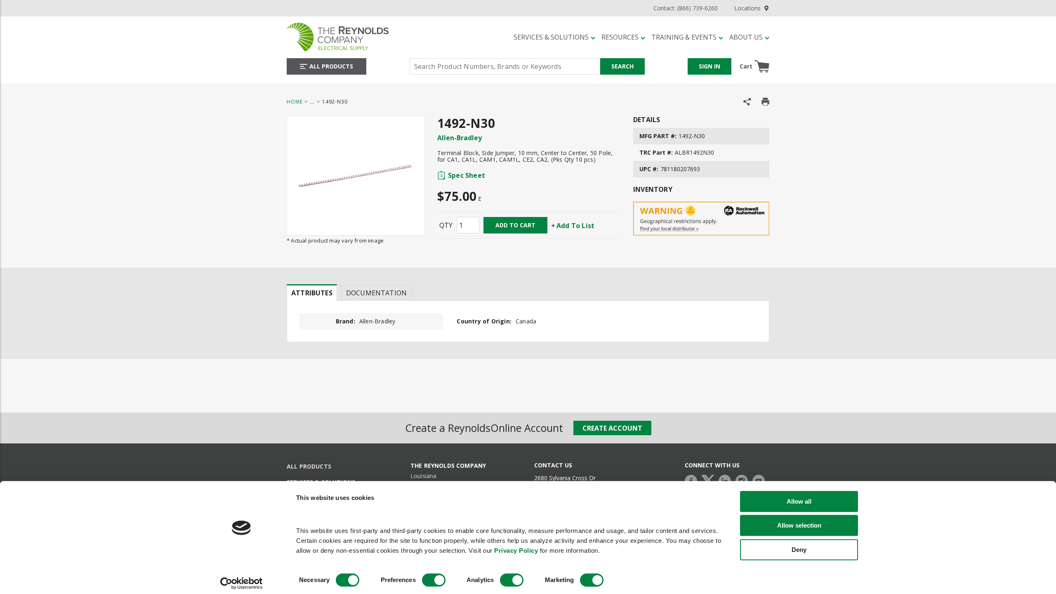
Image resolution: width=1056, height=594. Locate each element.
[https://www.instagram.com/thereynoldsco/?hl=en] (743, 480)
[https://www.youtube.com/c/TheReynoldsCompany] (760, 480)
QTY (446, 225)
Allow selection (799, 525)
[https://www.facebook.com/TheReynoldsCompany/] (693, 480)
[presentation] (312, 292)
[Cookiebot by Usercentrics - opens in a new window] (241, 583)
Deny (799, 549)
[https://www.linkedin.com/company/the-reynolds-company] (727, 480)
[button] (554, 37)
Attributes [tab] (311, 293)
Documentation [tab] (376, 293)
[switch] (434, 580)
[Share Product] (747, 102)
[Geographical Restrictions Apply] (701, 219)
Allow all (799, 501)
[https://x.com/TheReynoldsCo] (710, 480)
